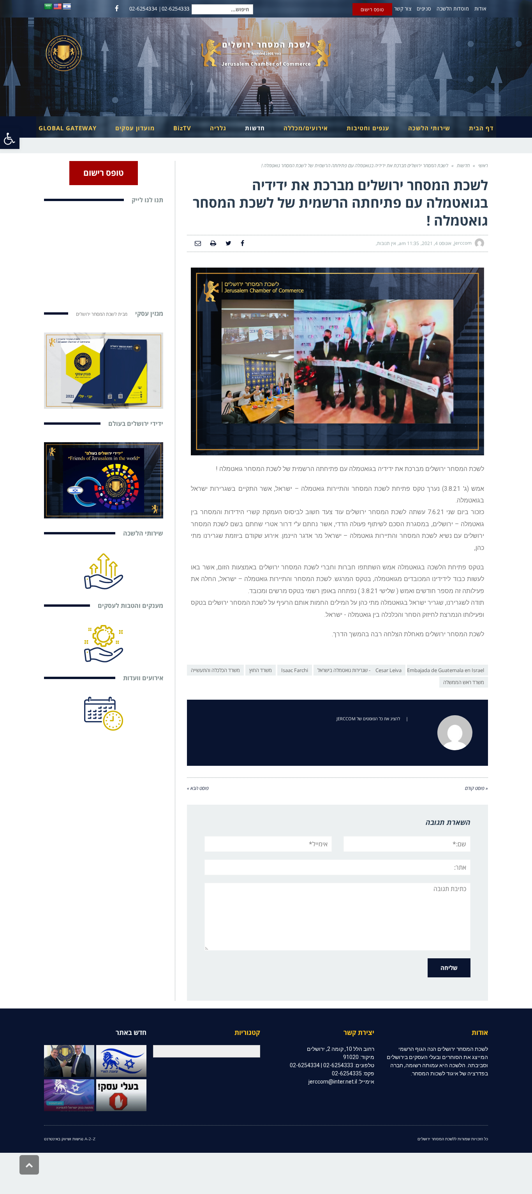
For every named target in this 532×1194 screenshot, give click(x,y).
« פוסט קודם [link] (476, 788)
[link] (9, 138)
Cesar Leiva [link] (388, 670)
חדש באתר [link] (131, 1032)
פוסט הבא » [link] (198, 788)
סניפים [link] (424, 8)
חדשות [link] (463, 165)
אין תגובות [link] (386, 243)
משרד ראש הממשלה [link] (463, 682)
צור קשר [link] (403, 8)
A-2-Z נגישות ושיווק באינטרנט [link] (69, 1138)
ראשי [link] (483, 165)
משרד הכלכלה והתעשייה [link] (215, 670)
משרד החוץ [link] (260, 670)
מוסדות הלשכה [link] (453, 8)
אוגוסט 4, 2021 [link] (436, 243)
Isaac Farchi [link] (294, 670)
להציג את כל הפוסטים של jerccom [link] (368, 718)
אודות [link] (480, 8)
